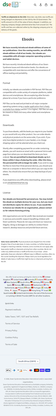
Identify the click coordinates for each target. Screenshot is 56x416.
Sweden (27, 285)
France (46, 282)
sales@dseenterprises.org (17, 182)
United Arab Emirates (25, 293)
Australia (30, 279)
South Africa (25, 282)
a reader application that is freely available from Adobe (26, 108)
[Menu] (51, 4)
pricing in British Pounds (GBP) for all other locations (29, 296)
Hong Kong (36, 290)
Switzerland (38, 285)
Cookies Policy (11, 337)
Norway (18, 285)
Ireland (40, 279)
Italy (28, 288)
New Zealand (12, 282)
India (46, 288)
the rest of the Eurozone (43, 293)
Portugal (37, 288)
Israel (46, 290)
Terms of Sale (11, 344)
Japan (14, 290)
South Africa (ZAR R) (27, 361)
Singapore (24, 290)
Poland (20, 288)
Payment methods (13, 309)
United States (19, 279)
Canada (49, 279)
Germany (36, 282)
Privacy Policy (11, 330)
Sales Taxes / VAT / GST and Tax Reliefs (22, 316)
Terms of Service (12, 323)
